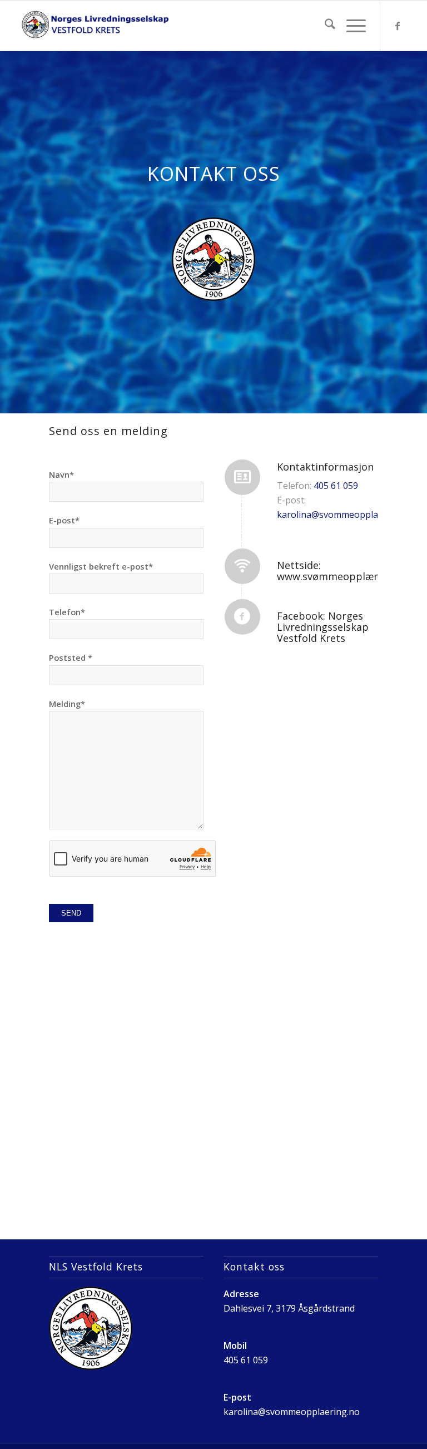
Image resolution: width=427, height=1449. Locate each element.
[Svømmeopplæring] (95, 26)
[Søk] (324, 26)
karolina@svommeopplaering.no (345, 514)
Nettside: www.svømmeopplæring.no (342, 570)
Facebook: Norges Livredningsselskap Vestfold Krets (323, 627)
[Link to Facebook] (397, 25)
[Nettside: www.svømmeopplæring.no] (242, 566)
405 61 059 (336, 485)
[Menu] (350, 26)
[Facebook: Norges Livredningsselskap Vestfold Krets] (242, 617)
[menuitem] (324, 26)
